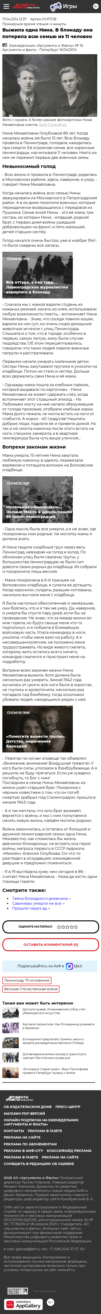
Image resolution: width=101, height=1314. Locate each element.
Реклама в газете (45, 1131)
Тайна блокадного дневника (40, 898)
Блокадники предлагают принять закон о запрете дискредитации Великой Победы (53, 1041)
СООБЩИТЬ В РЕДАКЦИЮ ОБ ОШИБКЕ (39, 1164)
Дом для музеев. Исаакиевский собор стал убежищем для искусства (54, 1011)
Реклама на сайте (22, 1137)
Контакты (14, 1131)
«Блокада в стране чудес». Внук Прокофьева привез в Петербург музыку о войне (55, 1071)
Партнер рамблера (44, 1291)
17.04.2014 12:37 (14, 19)
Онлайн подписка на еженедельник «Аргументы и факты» (41, 1122)
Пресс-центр (67, 1107)
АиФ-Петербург (53, 125)
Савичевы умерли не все (37, 903)
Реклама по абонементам (30, 1144)
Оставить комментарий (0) (50, 945)
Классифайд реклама (69, 1151)
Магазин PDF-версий (24, 1113)
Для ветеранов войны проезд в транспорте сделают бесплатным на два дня (54, 1056)
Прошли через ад (29, 908)
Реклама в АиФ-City (23, 1151)
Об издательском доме (28, 1107)
